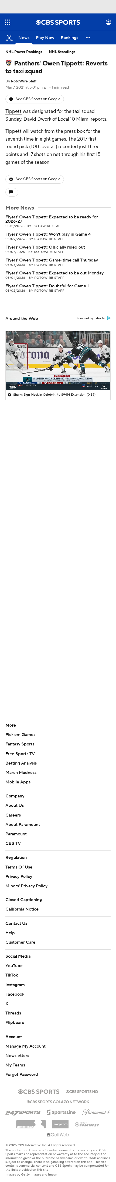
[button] (7, 22)
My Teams (15, 1065)
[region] (58, 360)
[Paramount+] (96, 1111)
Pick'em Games (20, 734)
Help (10, 933)
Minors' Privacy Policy (26, 886)
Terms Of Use (18, 867)
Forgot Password (21, 1074)
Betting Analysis (21, 763)
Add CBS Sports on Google (37, 99)
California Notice (22, 909)
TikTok (11, 975)
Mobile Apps (17, 782)
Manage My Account (25, 1046)
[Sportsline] (61, 1111)
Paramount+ (17, 834)
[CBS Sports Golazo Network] (58, 1101)
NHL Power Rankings (23, 52)
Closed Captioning (23, 899)
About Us (14, 805)
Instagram (15, 985)
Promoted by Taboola (90, 318)
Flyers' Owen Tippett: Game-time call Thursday (51, 260)
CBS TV (13, 843)
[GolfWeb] (58, 1135)
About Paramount (22, 824)
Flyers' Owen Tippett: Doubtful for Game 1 (47, 286)
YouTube (14, 965)
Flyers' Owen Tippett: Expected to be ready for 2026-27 (51, 219)
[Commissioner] (31, 1122)
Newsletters (17, 1055)
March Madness (20, 772)
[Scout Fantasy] (87, 1124)
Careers (13, 815)
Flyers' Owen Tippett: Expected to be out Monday (54, 273)
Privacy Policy (18, 876)
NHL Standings (62, 52)
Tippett (13, 111)
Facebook (14, 994)
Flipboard (15, 1022)
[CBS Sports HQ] (82, 1091)
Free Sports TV (20, 753)
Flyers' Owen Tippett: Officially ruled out (45, 247)
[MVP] (60, 1122)
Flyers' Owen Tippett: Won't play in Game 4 (48, 234)
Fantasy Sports (19, 744)
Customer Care (20, 942)
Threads (13, 1013)
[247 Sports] (22, 1111)
